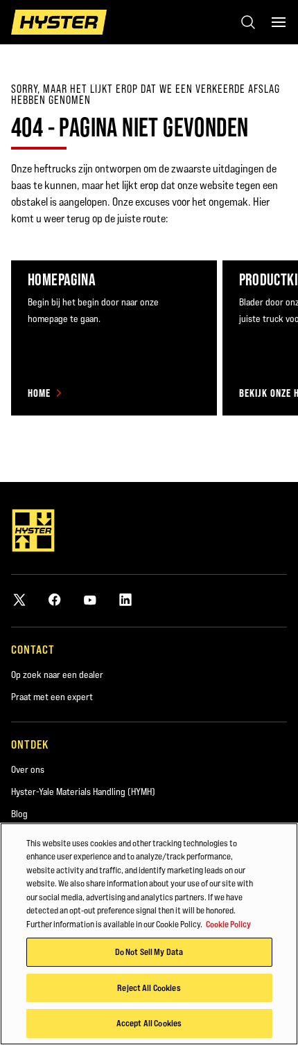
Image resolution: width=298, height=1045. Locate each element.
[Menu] (278, 22)
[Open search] (248, 22)
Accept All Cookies (149, 1022)
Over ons (27, 769)
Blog (19, 813)
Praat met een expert (52, 696)
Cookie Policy (228, 923)
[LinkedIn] (125, 599)
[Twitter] (19, 599)
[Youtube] (90, 599)
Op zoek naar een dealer (57, 674)
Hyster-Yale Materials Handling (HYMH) (83, 791)
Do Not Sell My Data (149, 951)
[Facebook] (54, 599)
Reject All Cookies (148, 987)
